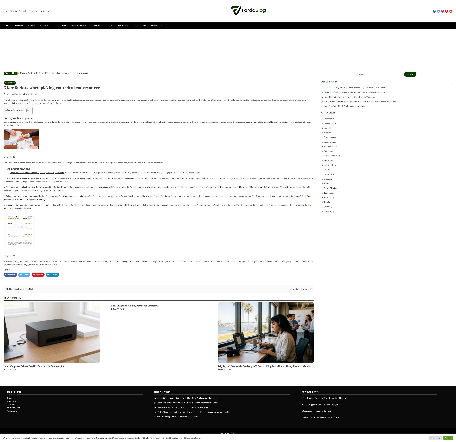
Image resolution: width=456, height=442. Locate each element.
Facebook (10, 274)
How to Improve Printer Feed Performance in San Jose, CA (34, 366)
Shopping (328, 179)
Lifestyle (96, 25)
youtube (450, 11)
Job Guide (328, 160)
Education (44, 25)
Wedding (328, 206)
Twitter (25, 274)
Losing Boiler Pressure (299, 289)
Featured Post (330, 142)
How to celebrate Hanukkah (21, 289)
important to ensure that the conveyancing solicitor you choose (37, 172)
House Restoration (78, 25)
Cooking (327, 128)
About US (13, 11)
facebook (434, 11)
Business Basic (10, 83)
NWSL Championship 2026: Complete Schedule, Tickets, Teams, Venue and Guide (360, 101)
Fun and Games (330, 146)
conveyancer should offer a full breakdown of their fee (247, 187)
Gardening (328, 151)
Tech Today (122, 25)
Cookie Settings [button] (435, 438)
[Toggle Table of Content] (27, 111)
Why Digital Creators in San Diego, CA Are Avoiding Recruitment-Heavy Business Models (264, 366)
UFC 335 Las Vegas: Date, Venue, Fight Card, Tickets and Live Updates (355, 87)
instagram (442, 11)
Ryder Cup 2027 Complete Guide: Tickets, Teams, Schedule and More (354, 92)
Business (31, 25)
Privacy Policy (34, 11)
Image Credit (9, 157)
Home (6, 11)
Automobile (18, 25)
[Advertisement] (228, 46)
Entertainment (60, 25)
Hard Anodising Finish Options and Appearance (344, 106)
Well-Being (155, 25)
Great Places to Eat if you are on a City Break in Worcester (349, 97)
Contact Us (23, 11)
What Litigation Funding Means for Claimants (134, 305)
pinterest (446, 11)
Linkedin (53, 274)
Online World (330, 174)
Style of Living (330, 188)
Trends (327, 202)
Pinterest (39, 274)
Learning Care (330, 165)
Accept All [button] (448, 438)
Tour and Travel (140, 25)
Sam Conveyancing (67, 196)
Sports (109, 25)
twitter (438, 11)
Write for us (45, 11)
